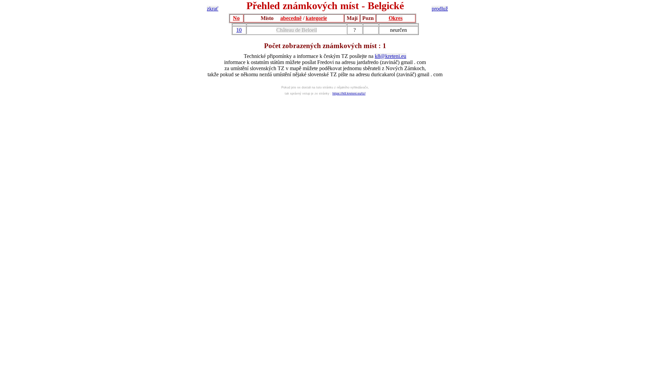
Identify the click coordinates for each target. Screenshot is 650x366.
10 (239, 30)
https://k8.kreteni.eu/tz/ (349, 93)
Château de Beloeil (296, 30)
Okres (396, 18)
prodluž (440, 9)
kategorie (316, 18)
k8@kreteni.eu (390, 56)
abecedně (291, 18)
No (236, 18)
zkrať (212, 9)
